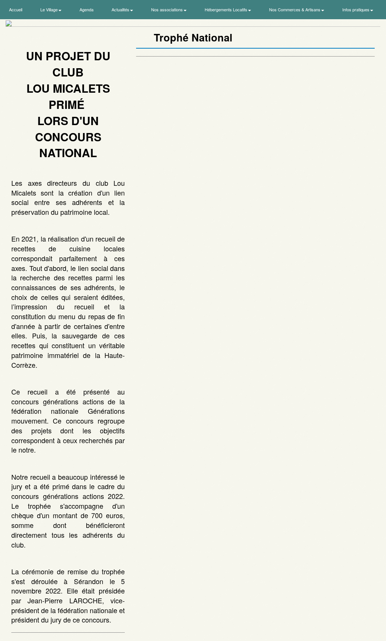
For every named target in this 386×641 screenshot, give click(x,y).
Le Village (49, 9)
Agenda (86, 9)
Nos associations (167, 9)
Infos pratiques (356, 9)
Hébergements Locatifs (226, 9)
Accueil (15, 9)
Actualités (121, 9)
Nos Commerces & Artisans (295, 9)
